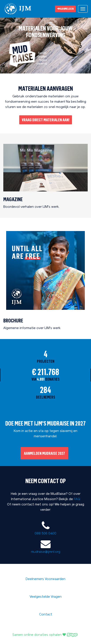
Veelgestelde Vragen (46, 597)
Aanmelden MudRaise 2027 (44, 453)
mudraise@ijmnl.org (45, 552)
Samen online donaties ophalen (37, 635)
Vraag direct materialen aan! (45, 119)
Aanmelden (67, 8)
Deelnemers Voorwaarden (45, 579)
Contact (45, 614)
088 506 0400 (45, 533)
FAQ (77, 499)
